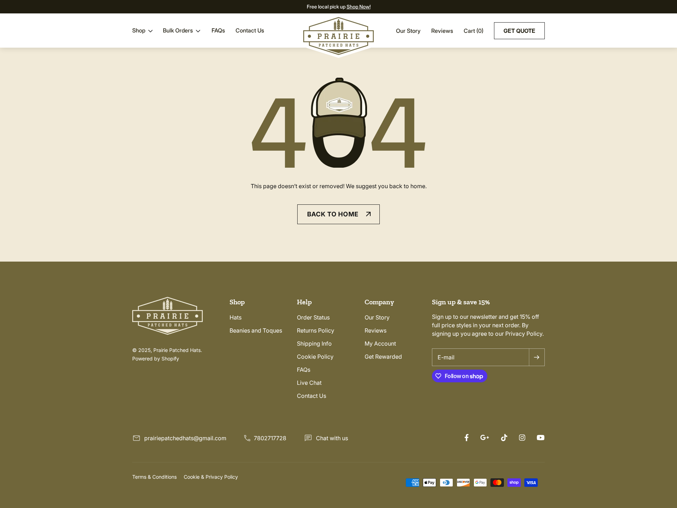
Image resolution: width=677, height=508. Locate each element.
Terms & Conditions (154, 477)
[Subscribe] (536, 357)
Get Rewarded (383, 356)
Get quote (519, 30)
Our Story (408, 30)
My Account (380, 343)
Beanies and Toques (256, 330)
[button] (143, 30)
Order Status (313, 317)
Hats (236, 317)
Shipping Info (314, 343)
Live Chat (309, 382)
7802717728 (270, 438)
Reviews (442, 30)
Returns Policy (315, 330)
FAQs (303, 369)
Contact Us (311, 395)
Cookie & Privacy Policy (211, 477)
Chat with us (332, 438)
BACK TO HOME (333, 214)
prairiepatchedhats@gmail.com (185, 438)
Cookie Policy (315, 356)
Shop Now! (359, 7)
